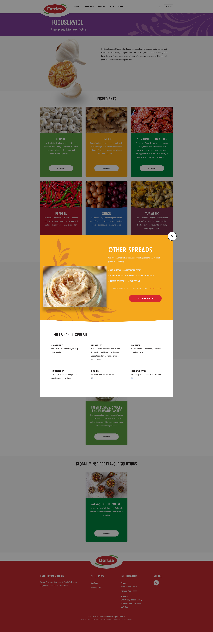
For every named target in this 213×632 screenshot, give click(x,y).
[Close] (172, 236)
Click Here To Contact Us (145, 298)
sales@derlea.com (154, 288)
